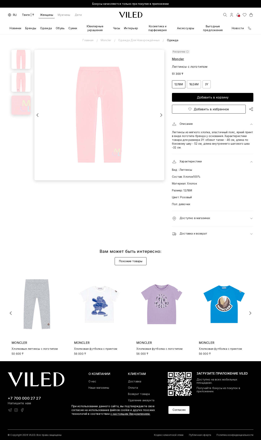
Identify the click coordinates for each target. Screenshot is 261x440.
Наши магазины (98, 387)
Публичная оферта (200, 435)
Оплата (133, 387)
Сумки (72, 28)
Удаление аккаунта (141, 400)
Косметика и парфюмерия (157, 28)
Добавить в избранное (211, 109)
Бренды (30, 28)
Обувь (60, 28)
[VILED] (130, 15)
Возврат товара (139, 394)
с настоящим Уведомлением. (130, 413)
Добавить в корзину (213, 97)
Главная (88, 40)
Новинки (15, 28)
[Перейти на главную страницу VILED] (36, 379)
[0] (244, 15)
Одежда (46, 28)
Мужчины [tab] (64, 14)
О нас (92, 381)
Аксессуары (185, 28)
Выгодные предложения (213, 28)
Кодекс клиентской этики (169, 435)
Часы (116, 28)
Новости (238, 28)
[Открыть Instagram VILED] (16, 410)
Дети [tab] (78, 14)
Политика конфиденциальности (234, 435)
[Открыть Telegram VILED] (10, 410)
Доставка (134, 381)
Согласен (179, 410)
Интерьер (131, 28)
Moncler (106, 40)
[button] (212, 124)
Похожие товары (130, 261)
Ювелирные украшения (95, 28)
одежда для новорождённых (139, 40)
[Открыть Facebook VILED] (22, 410)
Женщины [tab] (46, 14)
